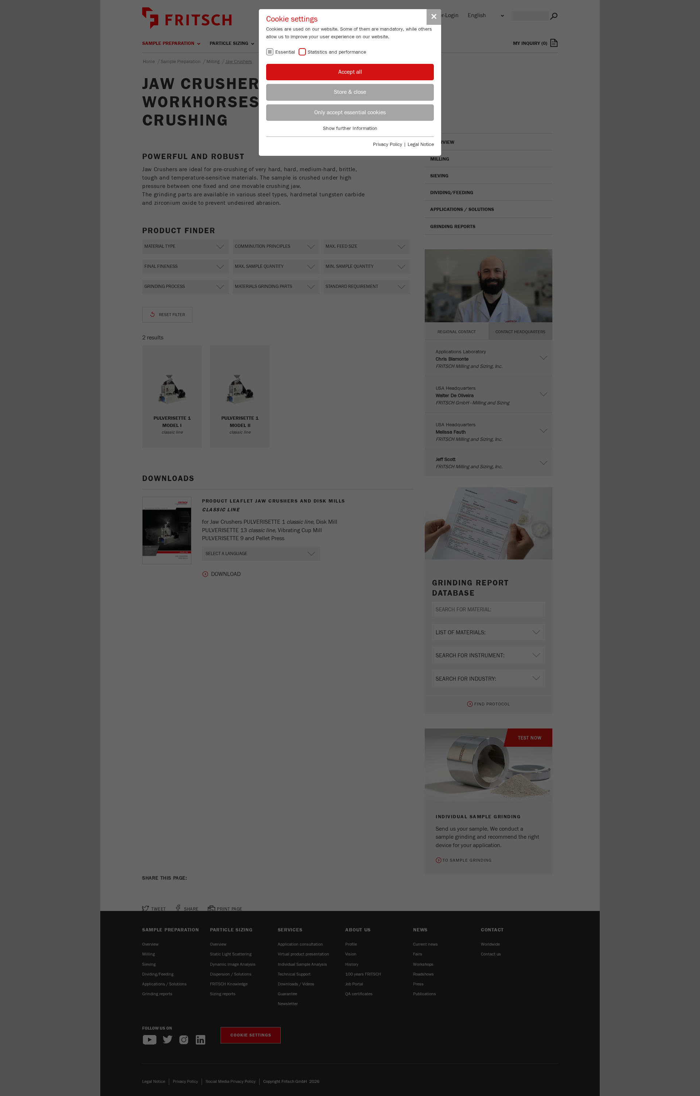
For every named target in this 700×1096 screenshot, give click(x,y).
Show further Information (350, 128)
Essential (285, 52)
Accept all (350, 72)
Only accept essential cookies (350, 112)
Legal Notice (421, 144)
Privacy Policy (387, 144)
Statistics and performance (337, 52)
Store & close (350, 92)
